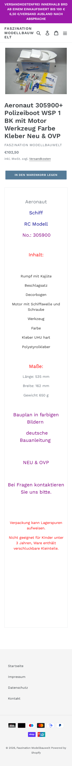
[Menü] (65, 32)
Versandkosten (40, 159)
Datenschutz (18, 688)
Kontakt (14, 698)
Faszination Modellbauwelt (19, 32)
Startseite (15, 666)
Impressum (16, 677)
